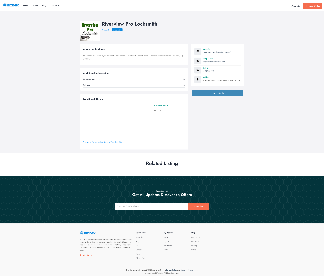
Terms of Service (187, 270)
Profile (166, 249)
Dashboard (168, 245)
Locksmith (117, 30)
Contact (138, 249)
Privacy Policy (141, 258)
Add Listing (314, 6)
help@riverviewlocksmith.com (214, 61)
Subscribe (198, 206)
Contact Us (55, 5)
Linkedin (220, 93)
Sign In (166, 241)
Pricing (194, 245)
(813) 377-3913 (208, 71)
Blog (44, 5)
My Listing (195, 241)
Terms (138, 254)
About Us (139, 237)
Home (25, 5)
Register (167, 237)
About (35, 5)
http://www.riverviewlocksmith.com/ (216, 52)
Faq (137, 245)
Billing (193, 249)
